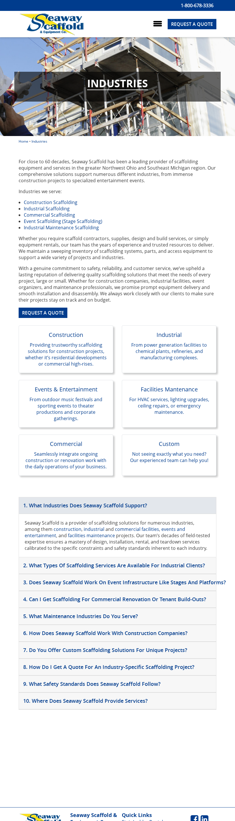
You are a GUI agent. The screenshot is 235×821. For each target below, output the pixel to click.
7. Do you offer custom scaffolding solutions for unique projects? (105, 650)
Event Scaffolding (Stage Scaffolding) (63, 221)
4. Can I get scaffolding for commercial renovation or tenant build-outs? (114, 599)
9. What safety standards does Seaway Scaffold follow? (91, 683)
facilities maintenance (91, 535)
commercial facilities (137, 529)
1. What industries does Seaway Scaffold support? (85, 505)
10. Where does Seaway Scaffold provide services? (85, 700)
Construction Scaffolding (50, 202)
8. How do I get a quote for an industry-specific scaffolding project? (108, 666)
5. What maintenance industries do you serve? (80, 616)
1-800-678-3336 (197, 5)
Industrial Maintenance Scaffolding (61, 227)
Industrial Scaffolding (47, 208)
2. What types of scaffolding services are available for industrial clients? (114, 565)
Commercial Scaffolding (49, 215)
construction (67, 529)
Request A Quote (192, 24)
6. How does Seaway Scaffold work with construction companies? (105, 633)
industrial (94, 529)
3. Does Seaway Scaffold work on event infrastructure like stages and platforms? (119, 582)
